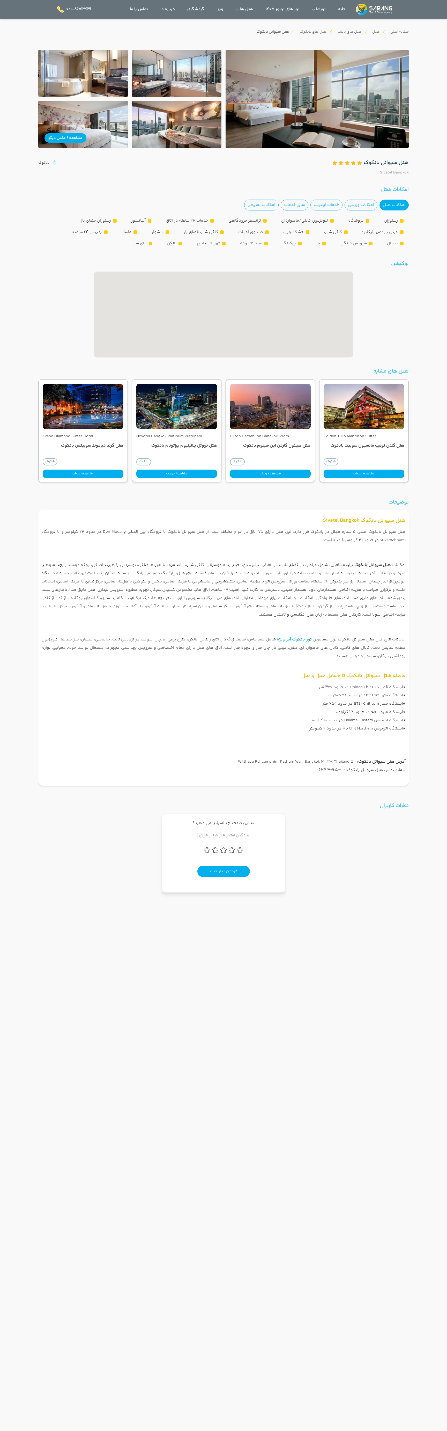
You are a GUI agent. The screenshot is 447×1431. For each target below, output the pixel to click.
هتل (375, 31)
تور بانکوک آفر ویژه (294, 639)
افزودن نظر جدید (224, 871)
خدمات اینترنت (326, 205)
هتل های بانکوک (313, 31)
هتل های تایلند (349, 31)
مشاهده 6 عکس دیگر (65, 138)
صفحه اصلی (399, 32)
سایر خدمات (294, 205)
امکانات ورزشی (361, 205)
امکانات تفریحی (261, 205)
